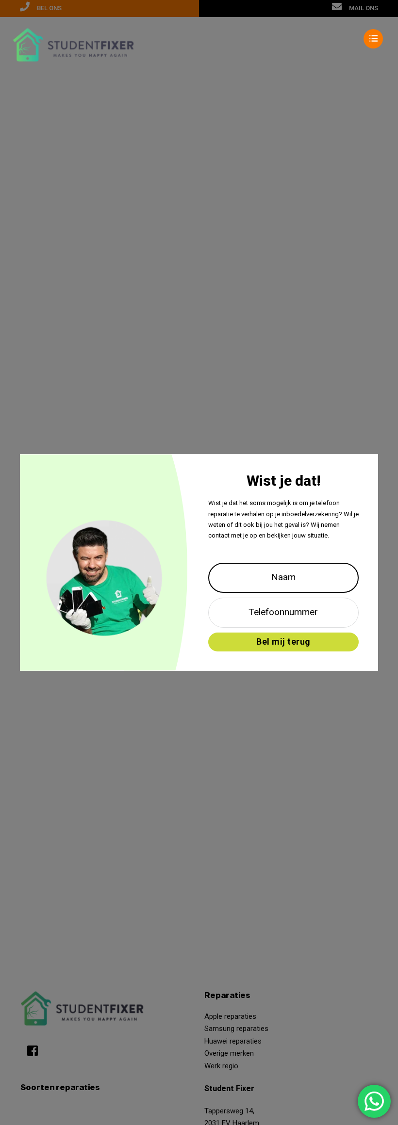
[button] (199, 39)
